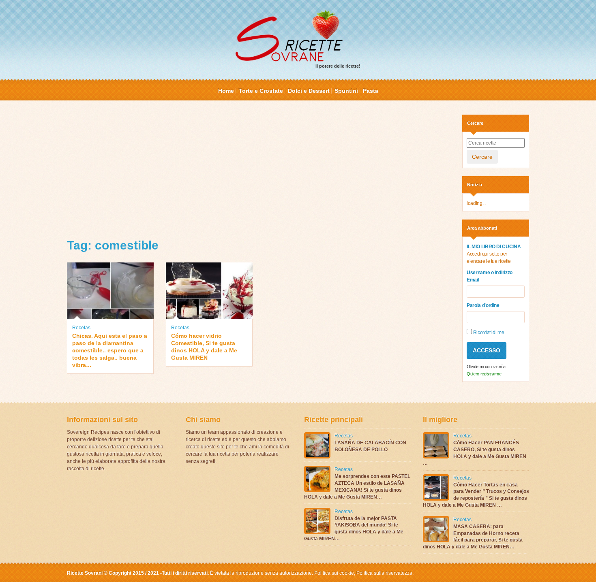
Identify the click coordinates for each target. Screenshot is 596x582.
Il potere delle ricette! (337, 66)
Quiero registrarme (484, 373)
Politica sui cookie (334, 573)
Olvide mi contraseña (486, 366)
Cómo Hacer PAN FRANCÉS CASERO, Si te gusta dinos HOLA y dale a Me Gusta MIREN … (474, 453)
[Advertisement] (258, 171)
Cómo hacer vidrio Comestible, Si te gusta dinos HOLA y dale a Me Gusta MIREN (204, 347)
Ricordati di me (488, 332)
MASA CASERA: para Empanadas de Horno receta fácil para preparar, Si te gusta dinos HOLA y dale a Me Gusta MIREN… (473, 537)
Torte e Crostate (261, 90)
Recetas (81, 327)
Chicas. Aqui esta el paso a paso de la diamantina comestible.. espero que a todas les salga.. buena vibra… (109, 351)
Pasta (370, 90)
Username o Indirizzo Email (489, 276)
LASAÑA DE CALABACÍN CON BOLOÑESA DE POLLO (370, 446)
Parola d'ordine (483, 305)
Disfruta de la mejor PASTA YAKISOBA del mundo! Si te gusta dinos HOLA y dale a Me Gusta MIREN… (353, 528)
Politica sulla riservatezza (383, 573)
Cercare (482, 156)
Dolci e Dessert (309, 90)
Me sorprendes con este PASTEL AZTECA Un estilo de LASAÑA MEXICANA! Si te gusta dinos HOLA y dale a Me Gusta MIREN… (357, 486)
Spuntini (346, 90)
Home (226, 90)
